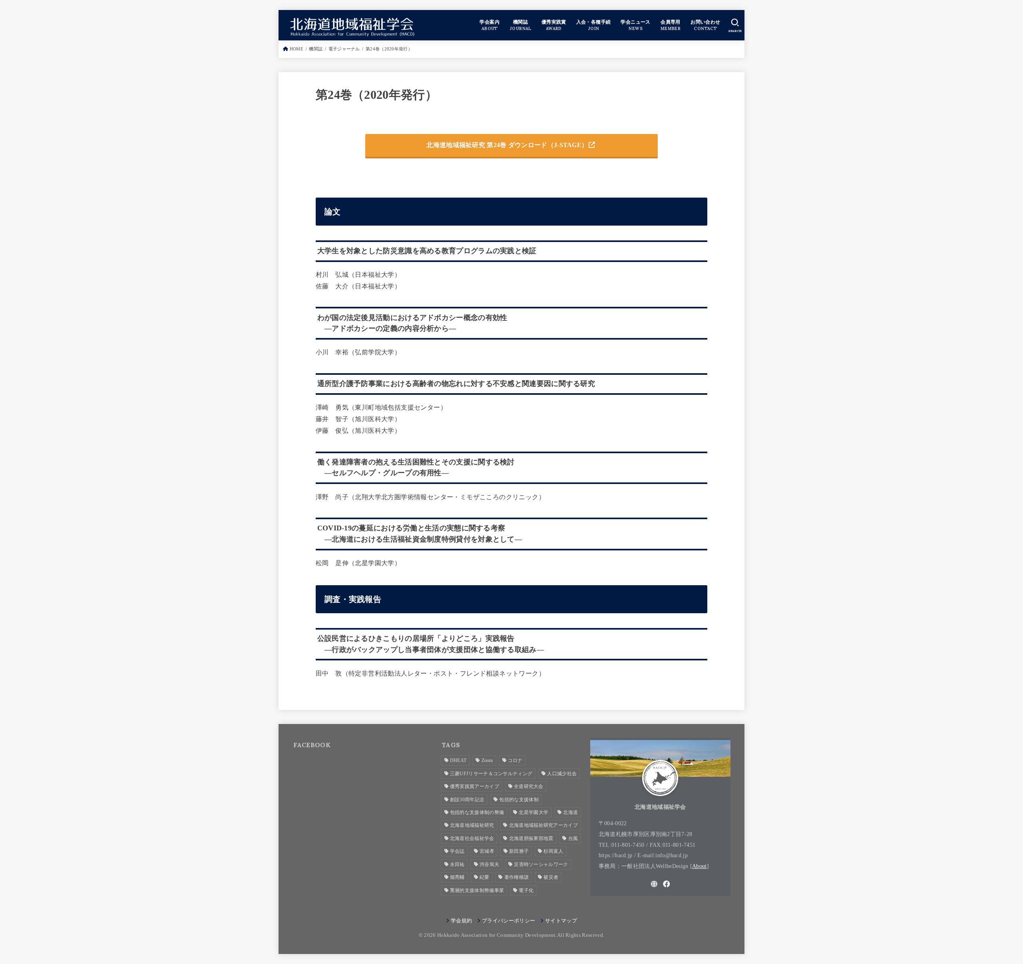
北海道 (570, 812)
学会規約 (461, 921)
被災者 (550, 877)
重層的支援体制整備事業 (477, 890)
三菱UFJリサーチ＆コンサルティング (491, 773)
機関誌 (315, 48)
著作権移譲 (516, 877)
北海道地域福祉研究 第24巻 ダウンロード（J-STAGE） (507, 145)
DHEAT (458, 760)
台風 (573, 838)
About (699, 866)
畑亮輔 (457, 877)
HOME (296, 48)
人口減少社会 (562, 773)
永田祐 (457, 864)
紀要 (485, 877)
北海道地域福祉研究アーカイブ (543, 825)
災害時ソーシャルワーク (541, 864)
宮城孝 (487, 851)
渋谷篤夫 (489, 864)
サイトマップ (561, 921)
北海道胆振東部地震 (531, 838)
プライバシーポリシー (508, 921)
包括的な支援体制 (518, 799)
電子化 (526, 890)
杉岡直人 (553, 851)
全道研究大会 (528, 786)
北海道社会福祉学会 (472, 838)
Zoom (487, 760)
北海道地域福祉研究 (472, 825)
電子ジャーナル (344, 48)
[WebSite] (654, 884)
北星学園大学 (533, 812)
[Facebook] (666, 884)
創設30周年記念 (467, 799)
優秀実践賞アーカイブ (474, 786)
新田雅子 (519, 851)
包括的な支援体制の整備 (477, 812)
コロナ (515, 760)
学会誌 (457, 851)
